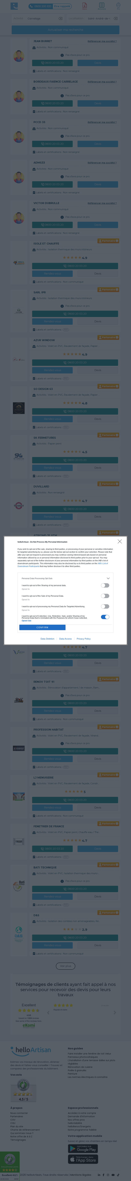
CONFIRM (42, 627)
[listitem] (65, 578)
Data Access (65, 638)
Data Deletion (47, 638)
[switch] (105, 585)
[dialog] (65, 590)
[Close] (121, 542)
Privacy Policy (84, 638)
